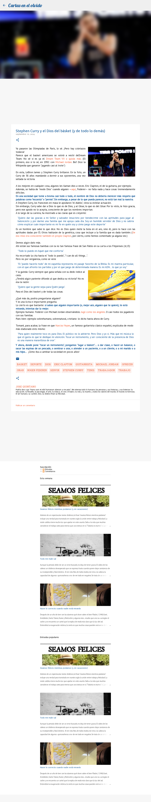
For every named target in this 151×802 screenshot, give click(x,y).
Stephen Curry (73, 370)
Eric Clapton (63, 364)
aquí (73, 189)
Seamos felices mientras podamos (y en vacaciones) (64, 509)
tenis (90, 370)
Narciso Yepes (62, 325)
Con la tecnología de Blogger (77, 798)
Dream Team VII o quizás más (63, 158)
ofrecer (127, 364)
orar (20, 370)
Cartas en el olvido (25, 5)
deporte (36, 364)
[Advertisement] (75, 101)
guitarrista (84, 364)
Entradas (48, 469)
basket (22, 364)
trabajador (106, 370)
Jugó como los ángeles (93, 312)
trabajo (124, 370)
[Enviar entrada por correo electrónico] (17, 360)
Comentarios (49, 471)
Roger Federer (37, 370)
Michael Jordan (63, 162)
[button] (17, 140)
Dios (48, 364)
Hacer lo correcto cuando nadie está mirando (60, 608)
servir (54, 370)
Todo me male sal (48, 559)
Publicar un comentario (25, 405)
